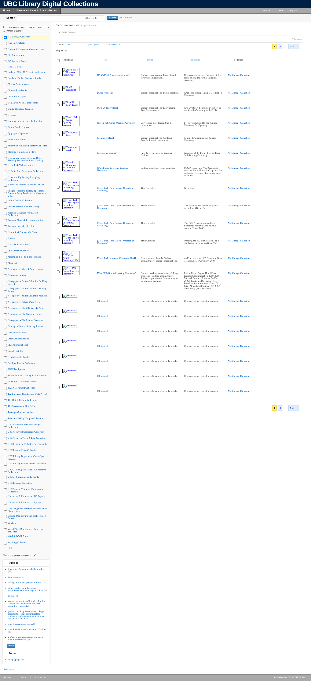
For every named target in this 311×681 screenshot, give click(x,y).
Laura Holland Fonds (18, 244)
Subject (13, 562)
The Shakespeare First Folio (21, 406)
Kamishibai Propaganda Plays (22, 232)
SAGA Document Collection (21, 387)
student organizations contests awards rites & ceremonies (26, 638)
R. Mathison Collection (19, 357)
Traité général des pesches (20, 412)
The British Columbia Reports (22, 400)
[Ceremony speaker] (107, 153)
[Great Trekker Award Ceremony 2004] (116, 258)
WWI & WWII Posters (18, 536)
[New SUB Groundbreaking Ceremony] (116, 273)
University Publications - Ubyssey (24, 502)
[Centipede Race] (105, 137)
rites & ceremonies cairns (20, 624)
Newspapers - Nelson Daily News (24, 302)
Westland (12, 523)
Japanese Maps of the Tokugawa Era (25, 220)
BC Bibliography (16, 55)
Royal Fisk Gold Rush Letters (22, 381)
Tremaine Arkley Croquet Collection (25, 418)
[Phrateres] (102, 301)
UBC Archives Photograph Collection (26, 431)
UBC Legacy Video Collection (22, 450)
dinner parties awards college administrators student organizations (25, 589)
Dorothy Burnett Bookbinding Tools (25, 121)
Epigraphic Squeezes (18, 133)
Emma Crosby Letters (18, 127)
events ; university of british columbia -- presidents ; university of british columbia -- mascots (27, 603)
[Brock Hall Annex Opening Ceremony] (116, 122)
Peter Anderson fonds (18, 338)
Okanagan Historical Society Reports (26, 326)
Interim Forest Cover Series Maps (24, 206)
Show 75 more (14, 67)
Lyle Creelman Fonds (18, 250)
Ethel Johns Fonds (17, 139)
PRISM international (18, 344)
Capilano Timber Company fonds (24, 78)
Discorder (12, 115)
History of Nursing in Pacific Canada (26, 184)
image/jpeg (13, 659)
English (293, 10)
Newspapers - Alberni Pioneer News (25, 269)
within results (91, 18)
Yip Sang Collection (17, 542)
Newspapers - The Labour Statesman (26, 320)
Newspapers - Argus (17, 275)
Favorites (266, 10)
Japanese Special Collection (21, 226)
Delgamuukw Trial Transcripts (23, 102)
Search (10, 17)
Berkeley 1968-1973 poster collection (26, 72)
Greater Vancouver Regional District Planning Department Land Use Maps (26, 159)
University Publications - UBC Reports (26, 496)
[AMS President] (105, 92)
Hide (10, 548)
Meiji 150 (12, 263)
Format (13, 653)
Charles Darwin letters (18, 84)
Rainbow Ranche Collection (21, 363)
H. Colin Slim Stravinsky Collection (25, 171)
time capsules (14, 577)
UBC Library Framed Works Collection (27, 463)
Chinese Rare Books (17, 90)
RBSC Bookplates (16, 369)
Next (292, 46)
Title (68, 44)
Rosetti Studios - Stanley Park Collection (27, 375)
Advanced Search (125, 17)
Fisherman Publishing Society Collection (27, 145)
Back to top (9, 669)
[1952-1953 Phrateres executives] (113, 75)
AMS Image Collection (19, 36)
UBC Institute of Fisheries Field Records (27, 444)
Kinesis (11, 238)
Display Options (92, 44)
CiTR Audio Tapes (17, 96)
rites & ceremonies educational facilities (27, 629)
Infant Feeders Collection (20, 200)
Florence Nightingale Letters (22, 151)
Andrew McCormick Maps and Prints (26, 49)
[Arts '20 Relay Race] (107, 107)
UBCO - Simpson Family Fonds (23, 477)
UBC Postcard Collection (20, 483)
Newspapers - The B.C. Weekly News (26, 308)
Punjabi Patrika (15, 351)
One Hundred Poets (17, 332)
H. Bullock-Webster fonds (20, 165)
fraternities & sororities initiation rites (26, 569)
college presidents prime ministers (24, 582)
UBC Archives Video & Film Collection (27, 438)
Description (195, 60)
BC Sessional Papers (17, 61)
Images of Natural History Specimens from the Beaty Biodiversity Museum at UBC (27, 193)
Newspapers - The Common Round (25, 314)
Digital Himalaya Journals (20, 109)
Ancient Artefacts (16, 42)
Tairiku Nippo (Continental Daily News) (27, 394)
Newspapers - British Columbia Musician (28, 295)
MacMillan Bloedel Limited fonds (24, 256)
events (11, 595)
